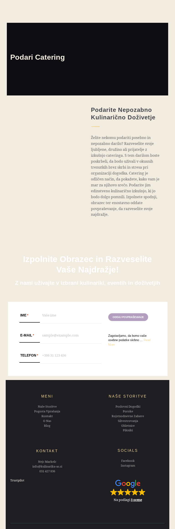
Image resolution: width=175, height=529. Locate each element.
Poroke (128, 411)
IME (24, 315)
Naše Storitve (47, 407)
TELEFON (29, 355)
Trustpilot (17, 480)
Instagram (128, 466)
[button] (128, 490)
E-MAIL (27, 335)
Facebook (128, 461)
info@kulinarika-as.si (47, 467)
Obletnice (128, 426)
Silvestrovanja (128, 421)
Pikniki (128, 430)
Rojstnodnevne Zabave (128, 416)
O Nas (47, 421)
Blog (47, 426)
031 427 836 (47, 472)
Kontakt (47, 416)
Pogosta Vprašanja (47, 411)
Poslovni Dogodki (128, 407)
